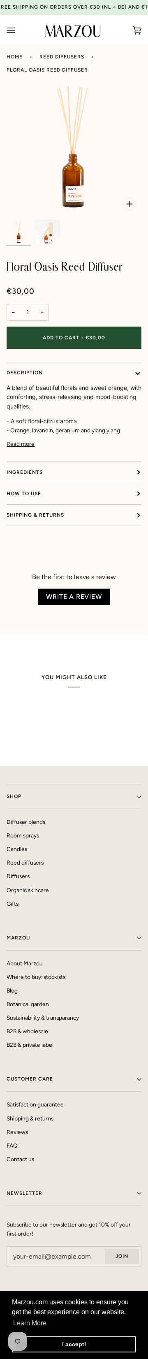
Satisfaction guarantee (35, 1104)
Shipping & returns (35, 515)
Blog (12, 990)
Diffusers (18, 876)
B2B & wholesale (27, 1031)
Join (122, 1256)
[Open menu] (19, 30)
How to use (24, 493)
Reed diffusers (61, 57)
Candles (17, 849)
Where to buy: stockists (36, 977)
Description (25, 373)
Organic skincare (28, 890)
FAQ (12, 1145)
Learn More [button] (29, 1323)
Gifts (12, 903)
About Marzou (25, 963)
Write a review (74, 597)
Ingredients (25, 472)
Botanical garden (28, 1004)
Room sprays (23, 835)
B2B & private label (30, 1044)
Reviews (17, 1132)
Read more (21, 444)
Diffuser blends (26, 822)
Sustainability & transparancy (43, 1017)
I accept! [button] (74, 1344)
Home (15, 57)
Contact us (20, 1159)
